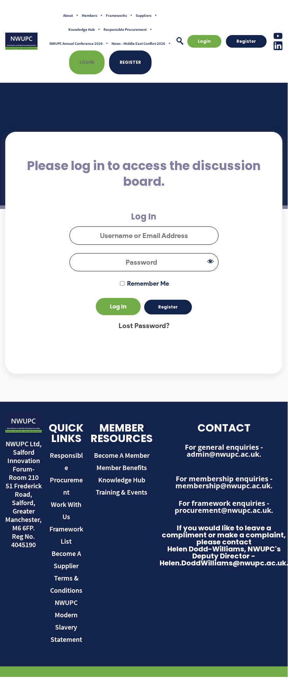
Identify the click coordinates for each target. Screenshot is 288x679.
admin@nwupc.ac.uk (223, 454)
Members (89, 15)
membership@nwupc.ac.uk (222, 485)
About (68, 15)
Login (87, 62)
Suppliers (144, 15)
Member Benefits (121, 467)
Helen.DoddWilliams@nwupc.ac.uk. (224, 563)
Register (130, 62)
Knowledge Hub (81, 29)
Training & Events (121, 492)
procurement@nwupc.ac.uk (223, 510)
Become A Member (121, 455)
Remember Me (147, 283)
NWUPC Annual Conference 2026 (76, 43)
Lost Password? (144, 325)
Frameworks (116, 15)
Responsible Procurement (125, 29)
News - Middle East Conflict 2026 (138, 43)
